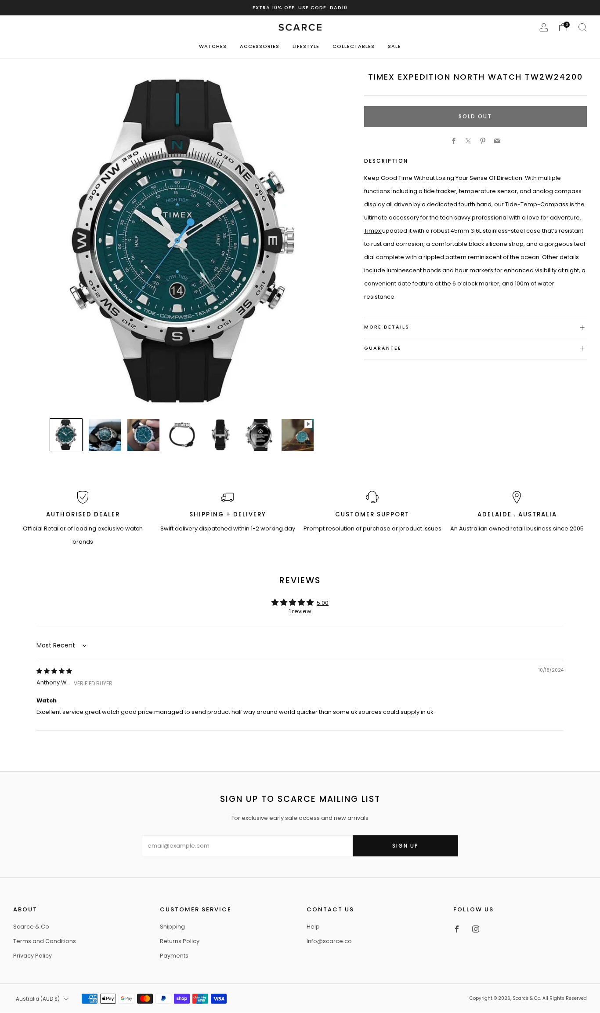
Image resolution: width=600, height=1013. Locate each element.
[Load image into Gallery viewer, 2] (104, 434)
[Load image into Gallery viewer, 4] (182, 434)
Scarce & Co (31, 926)
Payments (174, 955)
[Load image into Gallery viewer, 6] (258, 434)
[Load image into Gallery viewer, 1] (66, 434)
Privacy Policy (32, 955)
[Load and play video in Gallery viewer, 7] (297, 434)
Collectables (354, 46)
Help (313, 926)
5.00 (323, 603)
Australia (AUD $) (38, 998)
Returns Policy (179, 941)
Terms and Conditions (44, 941)
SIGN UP (405, 845)
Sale (394, 46)
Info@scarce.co (329, 941)
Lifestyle (306, 46)
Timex (373, 230)
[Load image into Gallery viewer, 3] (143, 434)
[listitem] (300, 7)
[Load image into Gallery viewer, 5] (220, 434)
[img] (54, 671)
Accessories (259, 46)
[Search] (582, 27)
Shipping (172, 926)
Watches (213, 46)
